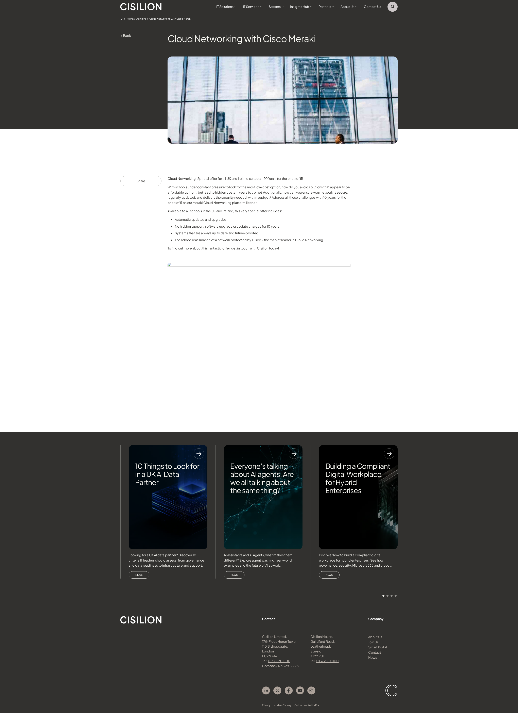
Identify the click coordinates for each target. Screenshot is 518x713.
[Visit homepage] (140, 6)
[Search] (392, 7)
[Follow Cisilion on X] (277, 690)
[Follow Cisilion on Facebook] (289, 690)
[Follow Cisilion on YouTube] (300, 690)
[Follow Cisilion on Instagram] (311, 690)
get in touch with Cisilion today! (255, 248)
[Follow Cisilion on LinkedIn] (266, 690)
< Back (125, 35)
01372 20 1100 (279, 661)
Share (141, 181)
